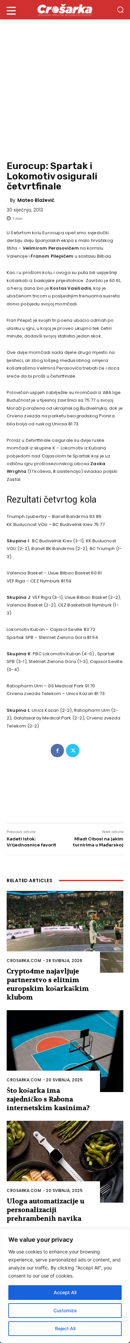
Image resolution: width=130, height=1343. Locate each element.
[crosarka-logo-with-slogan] (65, 10)
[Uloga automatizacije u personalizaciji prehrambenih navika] (65, 1162)
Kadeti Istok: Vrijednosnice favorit (31, 842)
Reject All (65, 1328)
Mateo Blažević (35, 200)
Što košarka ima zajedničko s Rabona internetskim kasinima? (48, 1099)
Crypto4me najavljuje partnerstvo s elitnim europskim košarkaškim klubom (48, 984)
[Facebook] (57, 750)
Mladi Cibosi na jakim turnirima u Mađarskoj (98, 842)
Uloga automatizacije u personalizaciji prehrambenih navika (45, 1210)
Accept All (65, 1292)
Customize (65, 1310)
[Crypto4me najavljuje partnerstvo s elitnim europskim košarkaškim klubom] (65, 932)
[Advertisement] (65, 88)
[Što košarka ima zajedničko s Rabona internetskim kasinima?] (65, 1051)
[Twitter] (72, 750)
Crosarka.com (24, 960)
